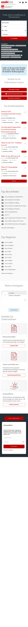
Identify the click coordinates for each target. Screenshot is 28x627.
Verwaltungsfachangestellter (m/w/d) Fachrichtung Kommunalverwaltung (11, 129)
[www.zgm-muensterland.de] (6, 6)
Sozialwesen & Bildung (6, 47)
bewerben (24, 122)
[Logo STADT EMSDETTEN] (25, 144)
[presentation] (20, 2)
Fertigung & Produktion (15, 57)
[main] (14, 236)
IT (21, 55)
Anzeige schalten (14, 345)
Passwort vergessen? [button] (8, 450)
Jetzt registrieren (14, 418)
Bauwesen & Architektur (21, 45)
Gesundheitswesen (5, 57)
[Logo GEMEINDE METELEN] (25, 128)
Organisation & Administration (8, 45)
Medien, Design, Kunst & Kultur (8, 53)
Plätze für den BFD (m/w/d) (10, 156)
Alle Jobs (3, 115)
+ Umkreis (5, 34)
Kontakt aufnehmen (14, 404)
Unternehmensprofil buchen (14, 375)
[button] (25, 34)
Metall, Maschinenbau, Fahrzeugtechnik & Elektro (12, 51)
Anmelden (14, 447)
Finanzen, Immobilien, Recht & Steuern (10, 49)
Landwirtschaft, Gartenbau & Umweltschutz (11, 55)
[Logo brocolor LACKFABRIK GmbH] (25, 112)
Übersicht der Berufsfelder (7, 227)
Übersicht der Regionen (7, 273)
